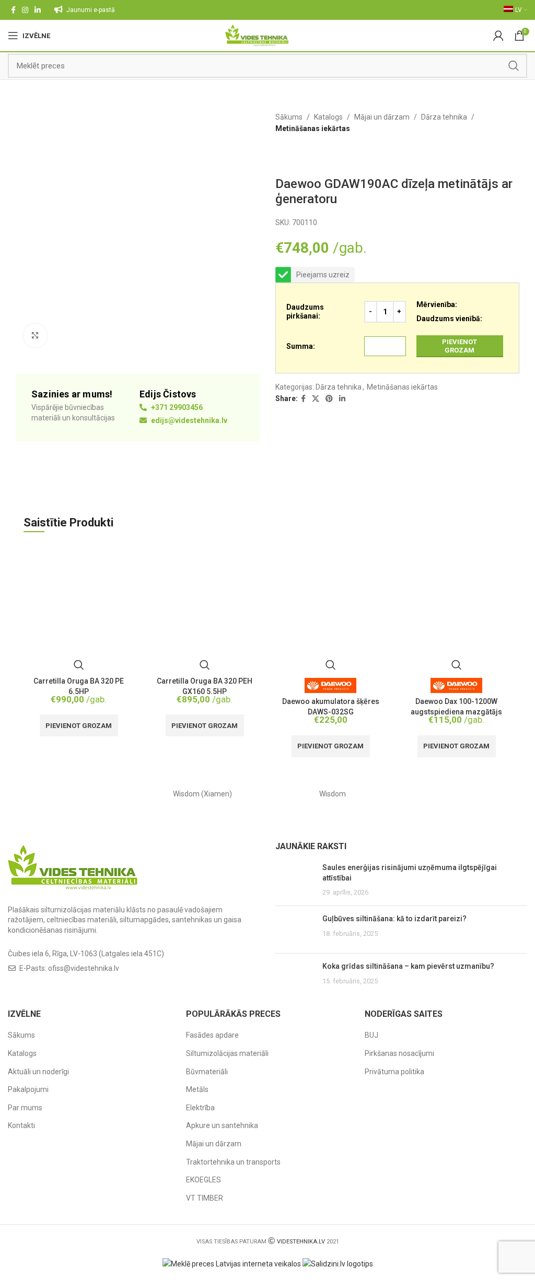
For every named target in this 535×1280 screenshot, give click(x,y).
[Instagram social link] (25, 10)
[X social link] (315, 399)
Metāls (197, 1089)
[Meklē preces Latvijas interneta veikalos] (231, 1263)
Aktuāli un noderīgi (38, 1071)
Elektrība (200, 1107)
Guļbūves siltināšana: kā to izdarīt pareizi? (394, 918)
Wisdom (332, 794)
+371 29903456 (176, 407)
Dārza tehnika (444, 117)
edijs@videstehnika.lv (188, 420)
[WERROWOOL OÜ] (463, 794)
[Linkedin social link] (37, 10)
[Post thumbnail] (295, 880)
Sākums (289, 117)
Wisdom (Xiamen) (202, 794)
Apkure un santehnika (222, 1125)
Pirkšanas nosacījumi (399, 1053)
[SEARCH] (513, 66)
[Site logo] (256, 35)
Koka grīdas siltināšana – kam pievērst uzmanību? (408, 966)
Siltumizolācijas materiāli (227, 1053)
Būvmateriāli (207, 1071)
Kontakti (21, 1125)
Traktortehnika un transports (233, 1162)
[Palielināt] (35, 335)
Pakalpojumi (28, 1089)
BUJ (371, 1035)
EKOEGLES (203, 1180)
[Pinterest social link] (329, 399)
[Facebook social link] (13, 10)
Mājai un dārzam (382, 117)
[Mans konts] (498, 35)
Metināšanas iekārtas (312, 128)
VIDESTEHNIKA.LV (301, 1241)
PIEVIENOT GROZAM (459, 346)
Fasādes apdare (212, 1035)
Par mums (25, 1107)
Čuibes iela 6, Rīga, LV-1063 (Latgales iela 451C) (86, 953)
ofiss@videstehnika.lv (83, 968)
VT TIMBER (204, 1198)
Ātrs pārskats (79, 665)
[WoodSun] (73, 794)
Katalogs (328, 117)
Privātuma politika (394, 1071)
